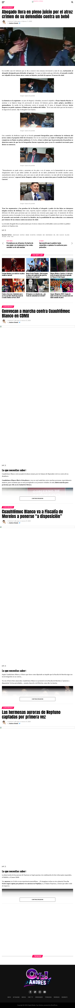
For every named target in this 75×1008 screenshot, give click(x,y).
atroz (23, 235)
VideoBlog (56, 997)
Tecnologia (48, 997)
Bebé (27, 235)
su (12, 236)
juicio (62, 235)
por (9, 236)
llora (67, 235)
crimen (39, 235)
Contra (33, 235)
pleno (4, 236)
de (44, 235)
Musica (24, 997)
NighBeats (65, 997)
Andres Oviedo (13, 23)
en (58, 235)
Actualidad (16, 997)
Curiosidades (39, 997)
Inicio (9, 997)
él (54, 235)
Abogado (16, 235)
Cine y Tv (30, 997)
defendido (49, 235)
